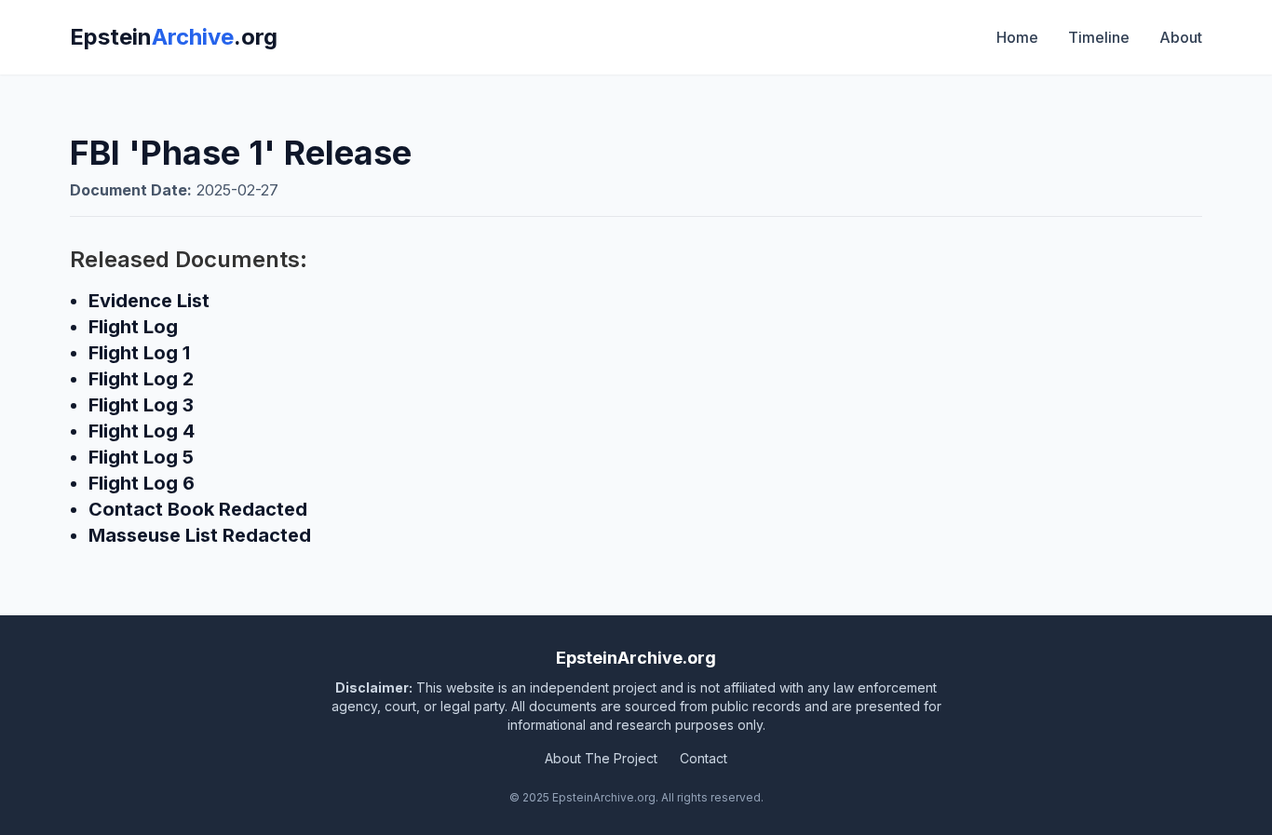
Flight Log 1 (139, 353)
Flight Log (133, 327)
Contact (703, 758)
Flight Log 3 (141, 405)
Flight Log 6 (141, 483)
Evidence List (149, 301)
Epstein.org (173, 36)
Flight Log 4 (141, 431)
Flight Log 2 (141, 379)
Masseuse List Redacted (199, 535)
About (1180, 37)
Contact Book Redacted (197, 509)
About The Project (601, 758)
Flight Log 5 (141, 457)
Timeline (1099, 37)
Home (1017, 37)
